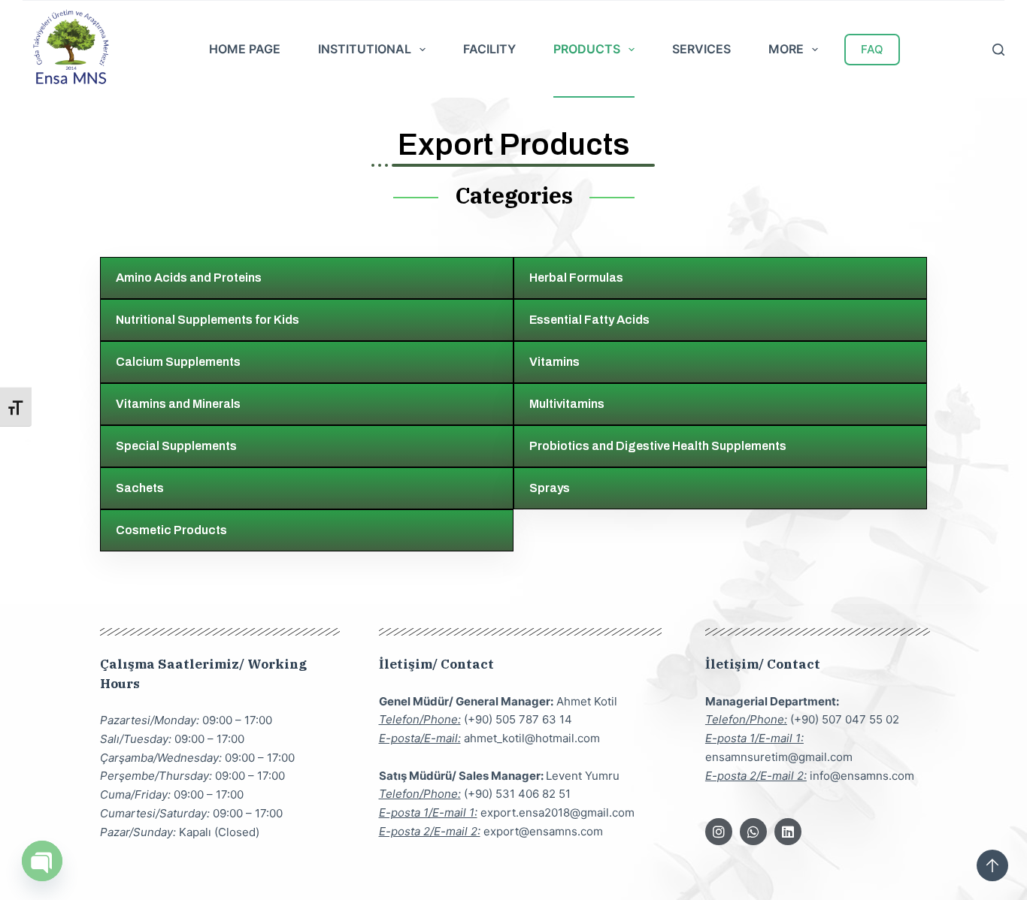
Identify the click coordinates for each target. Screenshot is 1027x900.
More (786, 48)
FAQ (872, 49)
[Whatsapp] (753, 831)
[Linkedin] (787, 831)
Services (701, 48)
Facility (489, 48)
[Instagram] (718, 831)
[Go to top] (992, 865)
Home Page (244, 48)
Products (586, 48)
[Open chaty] (42, 861)
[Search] (998, 50)
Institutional (364, 48)
